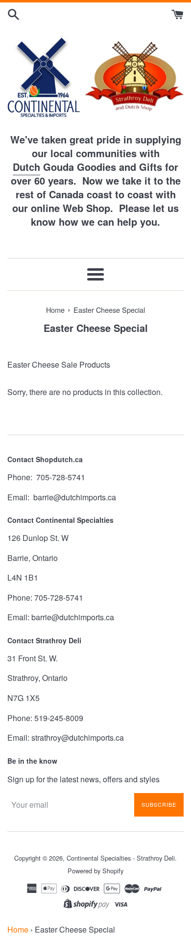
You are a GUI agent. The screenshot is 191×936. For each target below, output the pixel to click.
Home (17, 929)
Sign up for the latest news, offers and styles (83, 779)
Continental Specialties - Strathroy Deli (121, 858)
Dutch (26, 167)
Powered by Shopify (95, 870)
